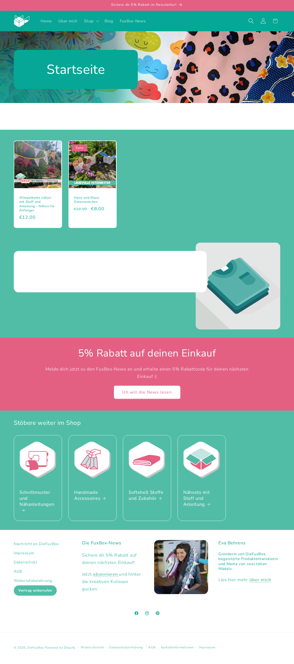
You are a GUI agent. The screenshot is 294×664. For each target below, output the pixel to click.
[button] (91, 21)
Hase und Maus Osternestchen (86, 200)
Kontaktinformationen (177, 647)
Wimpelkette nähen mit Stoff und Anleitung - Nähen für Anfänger (37, 204)
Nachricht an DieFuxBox (36, 543)
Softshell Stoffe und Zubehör (146, 495)
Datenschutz (25, 562)
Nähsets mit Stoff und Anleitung (196, 498)
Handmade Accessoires (87, 495)
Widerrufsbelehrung (33, 580)
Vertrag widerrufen (35, 590)
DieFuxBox (35, 648)
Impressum (24, 553)
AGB (18, 571)
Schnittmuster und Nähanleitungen (37, 498)
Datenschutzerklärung (126, 647)
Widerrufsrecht (92, 647)
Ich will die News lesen (147, 392)
